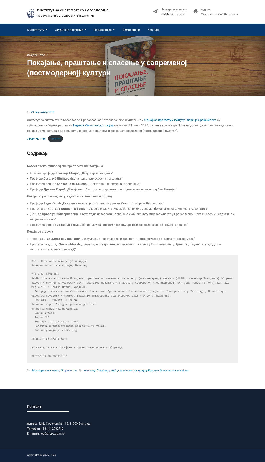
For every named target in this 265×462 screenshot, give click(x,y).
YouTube (153, 30)
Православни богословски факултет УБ (65, 15)
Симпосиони (131, 30)
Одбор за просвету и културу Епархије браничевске (180, 120)
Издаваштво (103, 30)
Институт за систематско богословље (73, 10)
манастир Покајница (97, 370)
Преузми (56, 138)
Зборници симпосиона (45, 370)
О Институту (35, 30)
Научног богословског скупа (93, 125)
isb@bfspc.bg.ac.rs (172, 14)
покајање (183, 370)
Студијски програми (69, 30)
